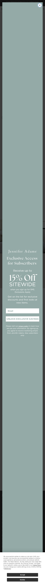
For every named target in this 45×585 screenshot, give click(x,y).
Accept (22, 575)
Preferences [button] (7, 568)
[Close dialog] (40, 5)
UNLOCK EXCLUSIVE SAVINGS (22, 318)
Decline (22, 580)
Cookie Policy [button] (37, 565)
